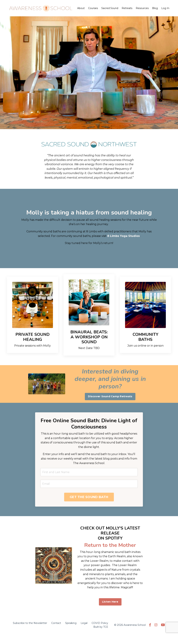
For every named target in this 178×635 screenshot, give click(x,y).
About (81, 8)
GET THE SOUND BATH (89, 497)
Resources (142, 8)
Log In (165, 8)
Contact (56, 623)
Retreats (127, 8)
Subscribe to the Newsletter (30, 623)
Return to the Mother (110, 545)
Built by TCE (100, 626)
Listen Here (110, 601)
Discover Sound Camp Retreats (110, 396)
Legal (84, 623)
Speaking (70, 623)
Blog (155, 8)
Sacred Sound (109, 8)
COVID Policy (100, 623)
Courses (93, 8)
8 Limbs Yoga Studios (123, 236)
